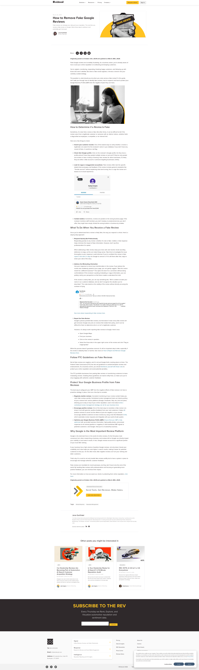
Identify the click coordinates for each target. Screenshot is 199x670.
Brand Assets (140, 647)
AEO (59, 565)
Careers (139, 644)
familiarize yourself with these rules (112, 367)
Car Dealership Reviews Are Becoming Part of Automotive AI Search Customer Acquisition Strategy (68, 571)
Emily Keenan (126, 586)
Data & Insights (120, 644)
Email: (54, 652)
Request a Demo (132, 2)
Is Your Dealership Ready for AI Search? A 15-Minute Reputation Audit (99, 570)
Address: (57, 657)
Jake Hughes (63, 586)
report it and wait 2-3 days (82, 256)
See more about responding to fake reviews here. (90, 313)
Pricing (100, 2)
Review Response (80, 504)
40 (124, 410)
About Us (139, 640)
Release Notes (120, 654)
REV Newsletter (120, 647)
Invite (125, 415)
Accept (178, 664)
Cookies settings (168, 664)
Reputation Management (92, 504)
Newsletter (122, 565)
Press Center (119, 650)
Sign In (143, 2)
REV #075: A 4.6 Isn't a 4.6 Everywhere (129, 569)
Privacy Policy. (190, 656)
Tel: (52, 648)
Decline (189, 664)
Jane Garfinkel (62, 32)
